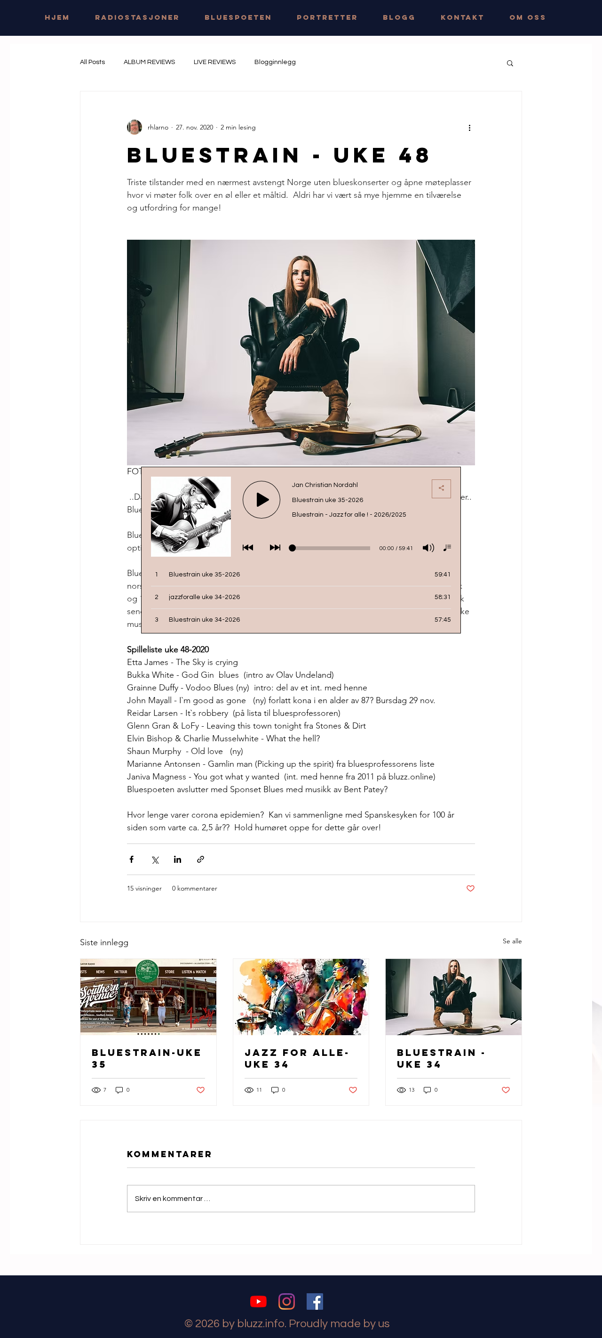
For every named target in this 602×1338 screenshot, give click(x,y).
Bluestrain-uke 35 (147, 1058)
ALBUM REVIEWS (149, 62)
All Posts (92, 62)
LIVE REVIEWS (215, 62)
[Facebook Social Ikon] (315, 1301)
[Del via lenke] (200, 859)
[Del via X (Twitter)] (154, 859)
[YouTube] (258, 1301)
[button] (510, 62)
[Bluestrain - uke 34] (454, 997)
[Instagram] (286, 1301)
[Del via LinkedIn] (177, 859)
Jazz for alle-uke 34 (297, 1058)
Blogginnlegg (275, 62)
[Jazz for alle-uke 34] (301, 997)
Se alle (512, 941)
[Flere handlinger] (469, 127)
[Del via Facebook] (131, 859)
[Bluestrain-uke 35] (148, 997)
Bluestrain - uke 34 (441, 1058)
